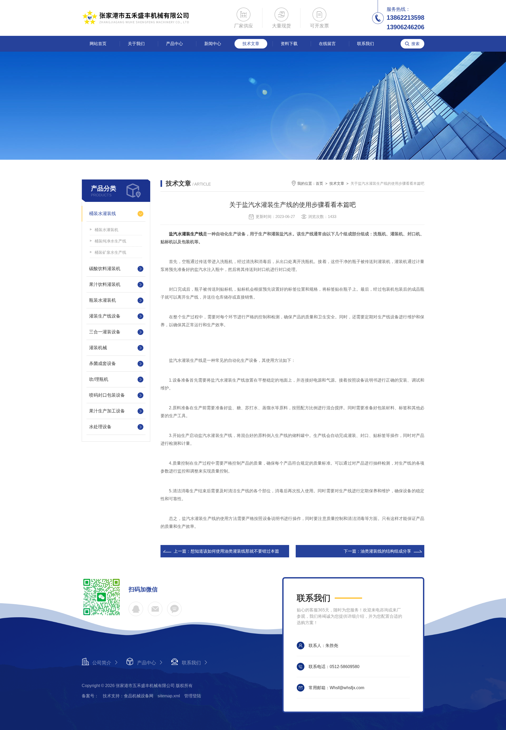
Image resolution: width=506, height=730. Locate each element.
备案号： (90, 696)
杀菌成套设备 (102, 363)
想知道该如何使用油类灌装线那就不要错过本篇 (235, 551)
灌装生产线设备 (104, 316)
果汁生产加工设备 (107, 410)
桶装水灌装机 (106, 229)
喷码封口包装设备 (107, 395)
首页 (319, 183)
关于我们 (136, 43)
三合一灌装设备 (104, 331)
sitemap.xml (169, 696)
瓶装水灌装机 (102, 300)
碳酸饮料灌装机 (104, 268)
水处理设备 (100, 426)
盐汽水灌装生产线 (186, 234)
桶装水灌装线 (102, 213)
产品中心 (174, 43)
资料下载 (289, 43)
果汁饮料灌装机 (104, 284)
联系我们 (365, 43)
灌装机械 (98, 347)
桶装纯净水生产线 (110, 241)
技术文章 (250, 43)
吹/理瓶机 (98, 379)
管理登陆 (192, 696)
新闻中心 (212, 43)
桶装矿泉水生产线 (110, 252)
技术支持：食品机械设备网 (128, 696)
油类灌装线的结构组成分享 (386, 551)
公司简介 (101, 662)
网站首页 (98, 43)
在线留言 (327, 43)
